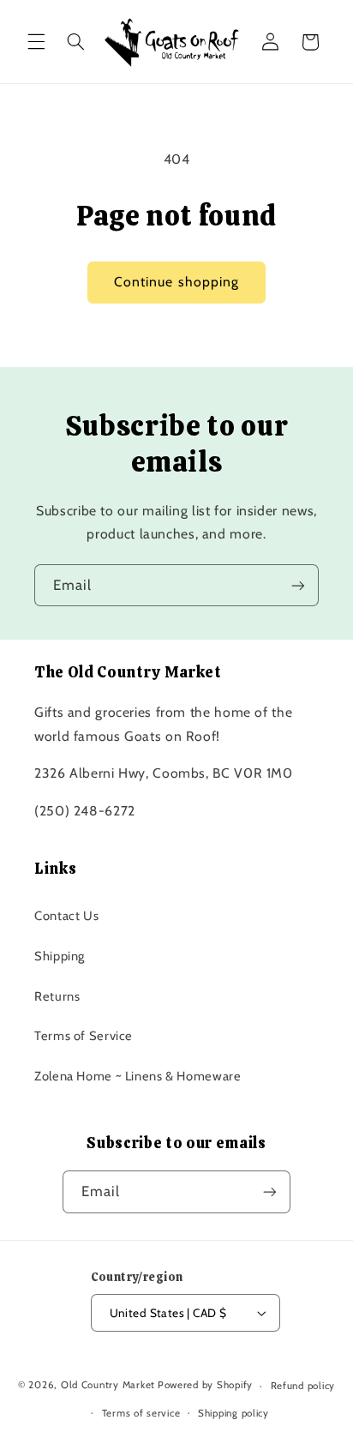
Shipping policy (233, 1413)
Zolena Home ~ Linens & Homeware (138, 1076)
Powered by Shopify (205, 1386)
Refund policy (303, 1386)
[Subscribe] (298, 585)
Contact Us (66, 916)
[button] (36, 42)
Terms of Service (83, 1036)
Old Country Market (108, 1386)
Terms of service (141, 1413)
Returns (57, 996)
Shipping (59, 956)
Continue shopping (176, 282)
